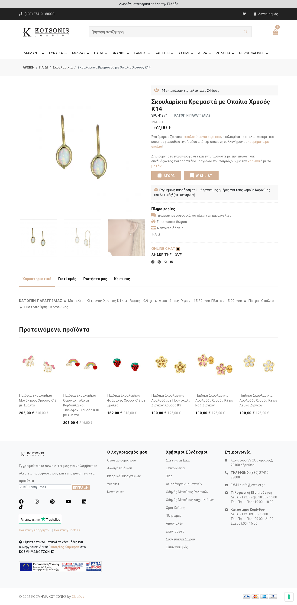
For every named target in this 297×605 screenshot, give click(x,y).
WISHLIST (204, 176)
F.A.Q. (156, 234)
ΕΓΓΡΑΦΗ (81, 488)
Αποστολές (174, 523)
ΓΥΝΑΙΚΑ (56, 53)
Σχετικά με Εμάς (178, 460)
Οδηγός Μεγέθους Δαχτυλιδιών (190, 500)
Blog (169, 476)
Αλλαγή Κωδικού (119, 468)
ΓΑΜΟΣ (140, 53)
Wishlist (113, 484)
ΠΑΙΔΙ (98, 53)
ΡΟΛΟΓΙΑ (223, 53)
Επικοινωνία (175, 468)
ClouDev (78, 596)
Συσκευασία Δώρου (180, 539)
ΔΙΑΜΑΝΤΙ (32, 53)
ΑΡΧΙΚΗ (28, 67)
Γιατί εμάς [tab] (67, 279)
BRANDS (119, 53)
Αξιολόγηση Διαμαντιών (184, 484)
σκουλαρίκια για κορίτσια (202, 137)
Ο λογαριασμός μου (121, 460)
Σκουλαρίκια (63, 67)
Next (143, 150)
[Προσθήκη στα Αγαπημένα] (53, 387)
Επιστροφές (175, 531)
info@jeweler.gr (253, 485)
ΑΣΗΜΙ (183, 53)
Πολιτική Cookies (67, 530)
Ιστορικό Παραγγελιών (124, 476)
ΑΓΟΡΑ (169, 176)
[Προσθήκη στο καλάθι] (53, 378)
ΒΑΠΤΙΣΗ (162, 53)
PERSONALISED (252, 53)
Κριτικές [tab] (122, 279)
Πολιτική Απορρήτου (35, 530)
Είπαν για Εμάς (177, 547)
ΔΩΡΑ (202, 53)
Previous (21, 150)
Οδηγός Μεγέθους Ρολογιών (187, 492)
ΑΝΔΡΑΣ (79, 53)
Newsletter (115, 492)
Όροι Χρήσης (175, 508)
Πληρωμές (173, 515)
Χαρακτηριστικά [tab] (37, 279)
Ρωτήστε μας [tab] (95, 279)
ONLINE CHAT (163, 248)
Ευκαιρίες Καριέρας (64, 547)
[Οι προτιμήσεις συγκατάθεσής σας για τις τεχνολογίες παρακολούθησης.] (288, 596)
